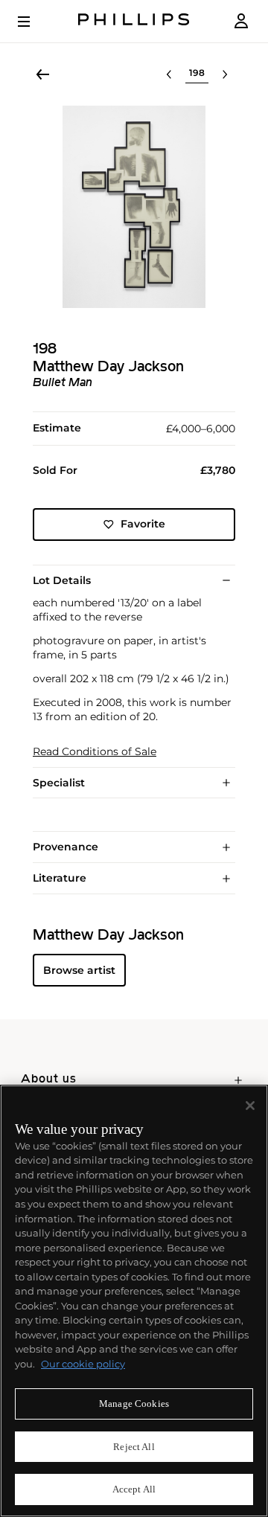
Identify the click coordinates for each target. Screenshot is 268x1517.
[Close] (250, 1105)
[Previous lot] (169, 74)
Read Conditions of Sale (94, 751)
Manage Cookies (134, 1403)
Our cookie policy (83, 1364)
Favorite (143, 523)
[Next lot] (224, 74)
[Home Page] (134, 21)
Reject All (133, 1446)
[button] (134, 207)
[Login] (241, 21)
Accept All (134, 1489)
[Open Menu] (34, 21)
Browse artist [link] (79, 970)
